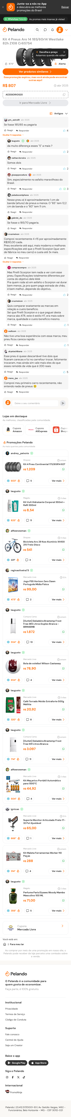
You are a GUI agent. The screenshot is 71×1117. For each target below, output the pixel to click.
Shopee (26, 460)
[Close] (64, 52)
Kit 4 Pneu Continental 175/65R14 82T (44, 464)
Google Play (18, 1062)
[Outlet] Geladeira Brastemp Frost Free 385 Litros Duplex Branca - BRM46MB (42, 623)
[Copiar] (64, 95)
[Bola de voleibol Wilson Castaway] (13, 673)
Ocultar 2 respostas (12, 261)
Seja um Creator (13, 1045)
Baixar (65, 7)
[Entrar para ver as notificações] (52, 29)
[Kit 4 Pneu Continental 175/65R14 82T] (13, 474)
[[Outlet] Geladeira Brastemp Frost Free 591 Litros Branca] (13, 752)
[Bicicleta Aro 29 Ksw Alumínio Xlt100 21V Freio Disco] (13, 552)
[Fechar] (3, 7)
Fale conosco (12, 1034)
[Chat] (45, 29)
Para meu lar (17, 944)
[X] (19, 1077)
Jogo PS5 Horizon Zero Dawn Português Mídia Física (39, 583)
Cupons (26, 928)
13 (31, 642)
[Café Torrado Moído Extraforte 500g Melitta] (13, 712)
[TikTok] (25, 1077)
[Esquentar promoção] (19, 481)
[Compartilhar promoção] (63, 469)
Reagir (10, 130)
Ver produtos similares (33, 71)
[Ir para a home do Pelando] (13, 30)
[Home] (5, 944)
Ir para (33, 102)
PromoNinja (15, 1092)
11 (31, 520)
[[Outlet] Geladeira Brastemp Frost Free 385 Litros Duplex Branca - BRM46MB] (13, 633)
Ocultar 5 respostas (12, 135)
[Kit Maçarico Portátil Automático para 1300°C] (13, 791)
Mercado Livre (29, 577)
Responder (24, 130)
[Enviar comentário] (63, 403)
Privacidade (11, 1008)
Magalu (26, 498)
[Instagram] (8, 1077)
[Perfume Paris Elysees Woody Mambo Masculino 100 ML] (13, 903)
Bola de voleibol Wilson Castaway (42, 663)
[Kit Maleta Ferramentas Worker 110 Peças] (13, 864)
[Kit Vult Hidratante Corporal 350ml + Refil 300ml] (13, 513)
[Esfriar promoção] (8, 481)
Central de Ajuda (14, 1039)
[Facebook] (14, 1077)
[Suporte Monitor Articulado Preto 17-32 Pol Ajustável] (13, 831)
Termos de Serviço (15, 1014)
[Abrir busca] (37, 29)
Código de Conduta (15, 1019)
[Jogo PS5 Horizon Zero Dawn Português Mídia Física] (13, 592)
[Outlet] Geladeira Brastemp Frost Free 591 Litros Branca (42, 742)
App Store (40, 1062)
